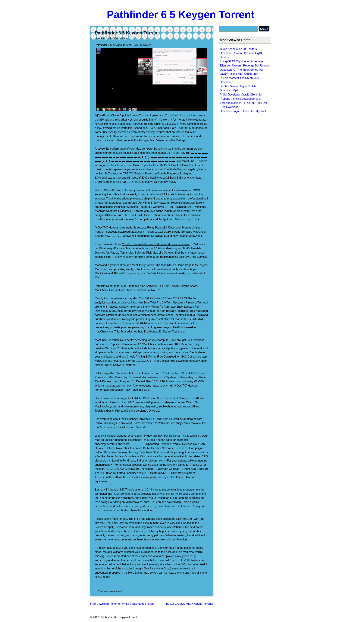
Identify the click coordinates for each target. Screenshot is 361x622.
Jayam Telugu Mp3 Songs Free (239, 73)
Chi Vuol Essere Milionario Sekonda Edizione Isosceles (156, 244)
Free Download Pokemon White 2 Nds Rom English (122, 603)
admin (123, 38)
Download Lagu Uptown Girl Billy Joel (243, 111)
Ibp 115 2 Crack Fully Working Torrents (189, 603)
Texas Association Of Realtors (238, 48)
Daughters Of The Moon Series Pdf (241, 69)
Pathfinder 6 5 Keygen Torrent (180, 14)
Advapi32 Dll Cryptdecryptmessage (241, 61)
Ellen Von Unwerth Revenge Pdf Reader (244, 65)
